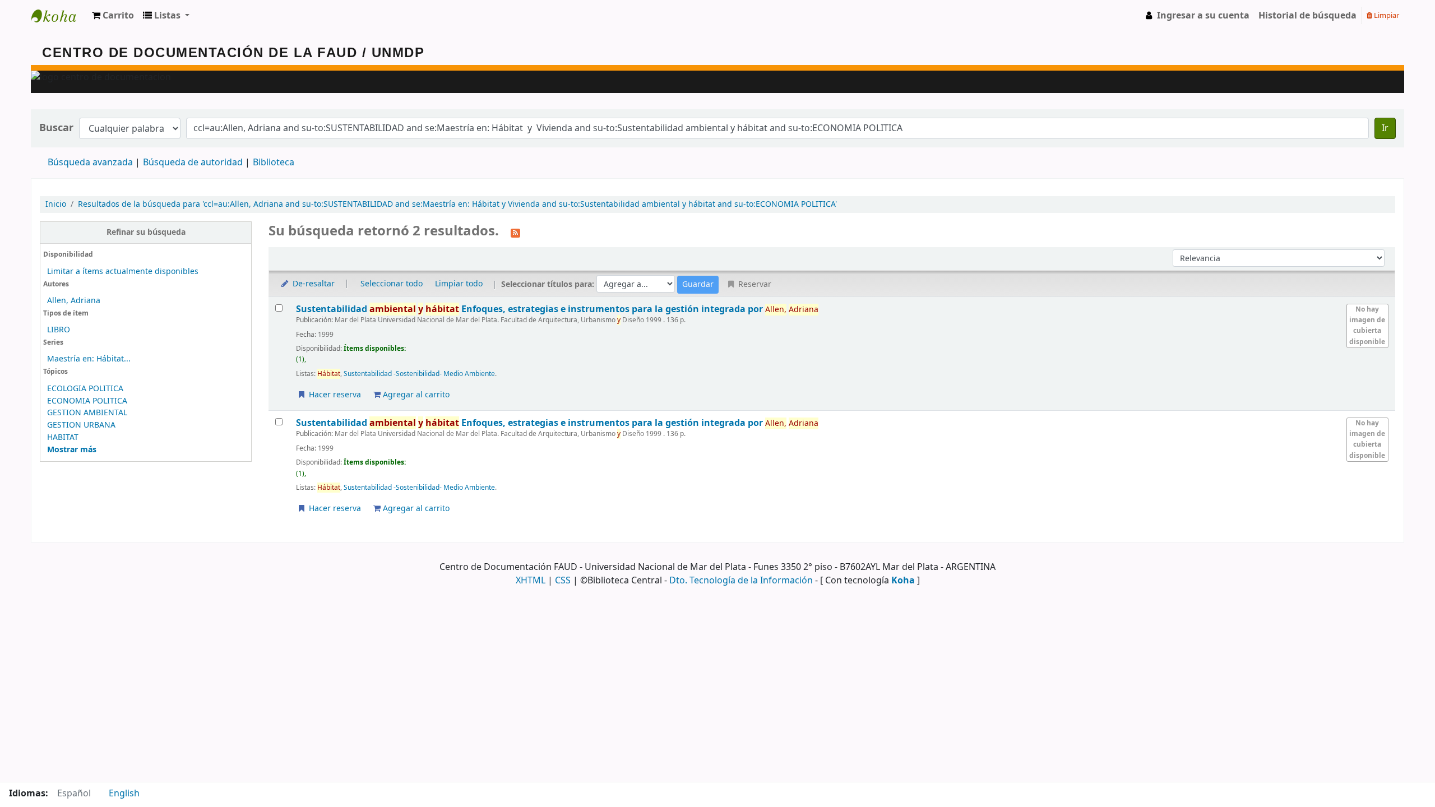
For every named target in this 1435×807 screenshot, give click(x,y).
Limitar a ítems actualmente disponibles (122, 271)
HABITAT (62, 437)
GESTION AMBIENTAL (87, 413)
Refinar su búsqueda (146, 232)
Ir (1385, 128)
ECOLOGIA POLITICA (85, 389)
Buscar (56, 128)
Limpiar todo (459, 284)
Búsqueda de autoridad (193, 162)
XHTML (530, 580)
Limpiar (1385, 15)
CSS (563, 580)
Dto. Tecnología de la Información (741, 580)
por (530, 309)
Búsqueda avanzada (90, 162)
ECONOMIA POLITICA (87, 401)
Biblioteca (273, 162)
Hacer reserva (334, 395)
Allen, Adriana (73, 301)
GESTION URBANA (81, 425)
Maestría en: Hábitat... (89, 359)
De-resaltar (312, 284)
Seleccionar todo (391, 284)
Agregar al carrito (415, 395)
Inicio (55, 204)
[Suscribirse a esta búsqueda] (515, 232)
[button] (112, 15)
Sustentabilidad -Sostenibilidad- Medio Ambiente (419, 374)
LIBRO (58, 330)
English (124, 793)
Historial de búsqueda (1307, 15)
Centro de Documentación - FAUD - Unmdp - (59, 15)
